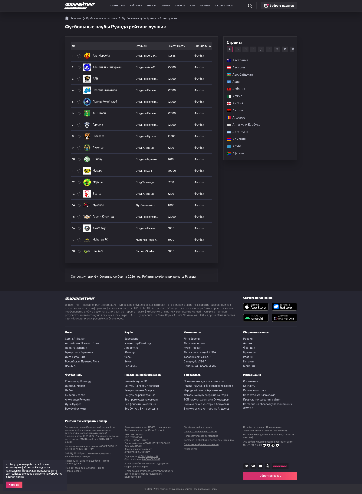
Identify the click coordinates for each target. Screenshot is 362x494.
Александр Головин (77, 399)
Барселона (131, 338)
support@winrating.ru (136, 466)
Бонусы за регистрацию (139, 395)
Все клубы (130, 366)
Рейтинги (136, 5)
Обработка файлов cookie (259, 395)
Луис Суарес (73, 404)
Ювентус (130, 352)
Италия (248, 357)
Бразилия (249, 352)
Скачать (180, 5)
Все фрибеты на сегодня (140, 404)
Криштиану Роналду (78, 381)
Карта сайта (190, 448)
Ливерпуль (131, 347)
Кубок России (192, 347)
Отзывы (205, 5)
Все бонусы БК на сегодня (141, 408)
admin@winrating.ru (162, 471)
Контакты (249, 386)
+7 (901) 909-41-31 (148, 456)
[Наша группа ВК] (253, 466)
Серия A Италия (75, 338)
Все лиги (70, 366)
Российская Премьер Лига (82, 361)
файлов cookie (15, 477)
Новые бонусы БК (135, 381)
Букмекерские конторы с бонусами (206, 404)
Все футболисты (75, 408)
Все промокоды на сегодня (141, 399)
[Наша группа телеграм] (246, 466)
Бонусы (151, 5)
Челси (128, 357)
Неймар (70, 390)
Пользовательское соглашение (201, 436)
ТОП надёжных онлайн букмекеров (206, 399)
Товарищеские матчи (197, 357)
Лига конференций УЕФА (200, 352)
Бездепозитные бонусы (139, 390)
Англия (247, 343)
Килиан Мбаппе (75, 395)
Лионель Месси (75, 386)
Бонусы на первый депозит (141, 386)
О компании (250, 381)
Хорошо (14, 484)
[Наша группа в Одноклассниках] (267, 466)
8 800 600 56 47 (151, 459)
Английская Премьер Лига (82, 343)
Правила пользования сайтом (262, 399)
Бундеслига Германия (79, 352)
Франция (249, 347)
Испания (249, 361)
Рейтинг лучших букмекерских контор (208, 386)
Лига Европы (192, 338)
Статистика (117, 5)
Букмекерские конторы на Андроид (206, 408)
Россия (248, 338)
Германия (249, 366)
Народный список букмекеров (203, 390)
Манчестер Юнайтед (137, 343)
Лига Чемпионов (194, 343)
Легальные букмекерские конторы (206, 395)
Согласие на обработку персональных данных (267, 406)
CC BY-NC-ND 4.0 (252, 445)
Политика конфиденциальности (201, 444)
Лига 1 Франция (75, 357)
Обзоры (165, 5)
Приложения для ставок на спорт (205, 381)
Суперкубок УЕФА (195, 361)
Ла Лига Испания (76, 347)
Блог (193, 5)
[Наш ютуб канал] (260, 466)
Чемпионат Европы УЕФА (200, 366)
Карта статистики (254, 390)
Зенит (128, 361)
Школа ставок (224, 5)
